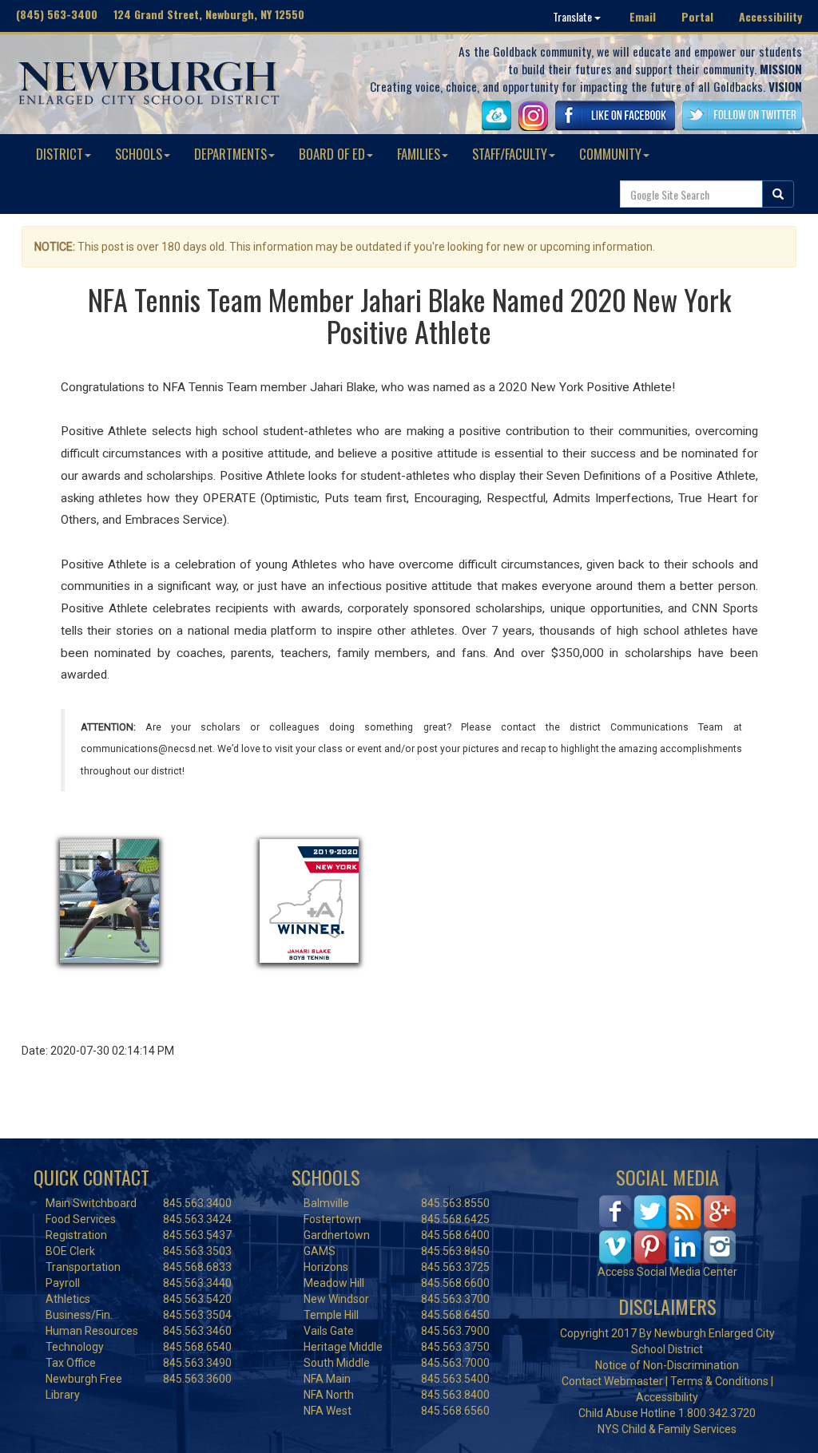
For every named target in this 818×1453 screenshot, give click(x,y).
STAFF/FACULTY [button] (509, 154)
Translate (573, 16)
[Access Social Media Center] (667, 1228)
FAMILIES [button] (418, 154)
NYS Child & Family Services (667, 1429)
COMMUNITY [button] (610, 154)
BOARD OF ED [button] (332, 154)
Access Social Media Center (667, 1271)
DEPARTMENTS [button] (230, 154)
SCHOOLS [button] (138, 154)
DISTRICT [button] (59, 154)
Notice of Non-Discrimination (667, 1365)
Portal (697, 16)
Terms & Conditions (719, 1381)
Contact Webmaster (612, 1381)
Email (642, 16)
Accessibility (770, 16)
